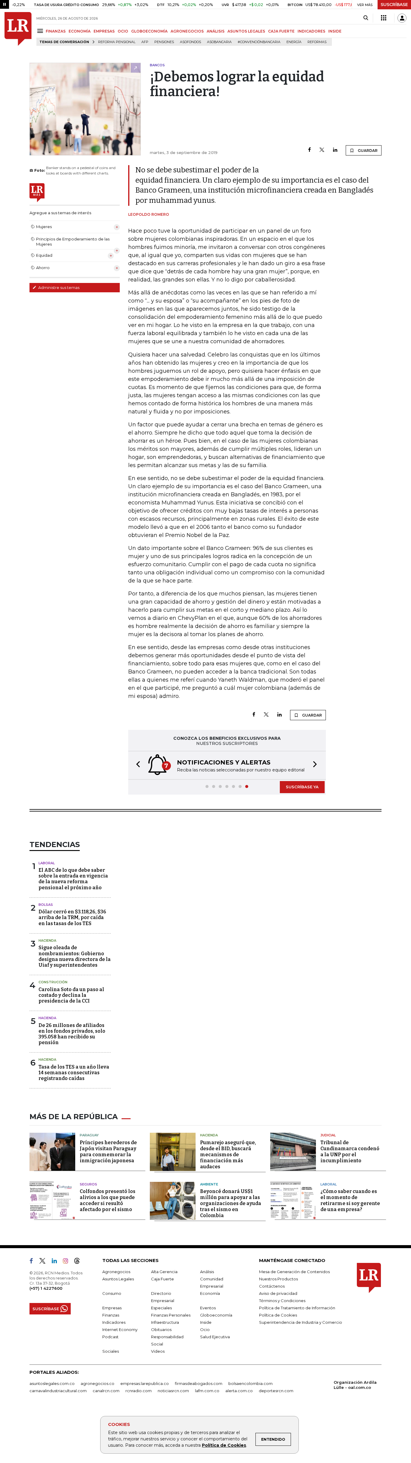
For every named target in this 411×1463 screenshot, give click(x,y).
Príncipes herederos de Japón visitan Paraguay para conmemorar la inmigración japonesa (108, 1151)
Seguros (88, 1184)
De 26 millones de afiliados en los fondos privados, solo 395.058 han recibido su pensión (72, 1034)
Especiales (161, 1307)
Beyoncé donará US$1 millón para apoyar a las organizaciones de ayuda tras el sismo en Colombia (230, 1203)
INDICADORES (311, 31)
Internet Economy (120, 1329)
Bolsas (46, 905)
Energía (293, 42)
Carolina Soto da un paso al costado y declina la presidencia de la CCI (71, 995)
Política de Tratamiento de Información (297, 1307)
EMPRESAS (104, 31)
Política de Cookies (224, 1445)
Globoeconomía (216, 1315)
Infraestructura (165, 1322)
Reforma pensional (116, 42)
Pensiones (164, 42)
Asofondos (190, 42)
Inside (206, 1322)
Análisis (207, 1271)
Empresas (112, 1307)
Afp (144, 42)
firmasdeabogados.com (198, 1383)
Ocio (205, 1329)
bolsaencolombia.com (250, 1383)
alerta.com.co (239, 1390)
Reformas (316, 42)
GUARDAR (367, 150)
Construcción (53, 982)
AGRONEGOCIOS (187, 31)
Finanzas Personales (170, 1315)
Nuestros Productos (278, 1278)
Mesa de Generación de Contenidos (294, 1271)
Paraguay (89, 1135)
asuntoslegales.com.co (52, 1383)
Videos (158, 1351)
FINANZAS (56, 31)
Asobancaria (219, 42)
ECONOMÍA (80, 31)
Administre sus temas (58, 287)
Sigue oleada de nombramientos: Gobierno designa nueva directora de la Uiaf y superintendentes (75, 956)
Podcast (110, 1336)
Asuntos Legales (118, 1278)
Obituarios (161, 1329)
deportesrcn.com (276, 1390)
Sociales (110, 1351)
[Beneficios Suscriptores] (383, 18)
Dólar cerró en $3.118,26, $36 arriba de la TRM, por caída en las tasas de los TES (72, 917)
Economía (210, 1293)
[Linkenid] (57, 1262)
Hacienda (47, 940)
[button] (136, 765)
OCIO (123, 31)
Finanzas (110, 1315)
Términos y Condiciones (282, 1300)
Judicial (328, 1135)
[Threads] (79, 1262)
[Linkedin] (335, 150)
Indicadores (113, 1322)
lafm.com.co (207, 1390)
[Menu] (41, 31)
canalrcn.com (106, 1390)
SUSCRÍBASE (394, 4)
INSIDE (334, 31)
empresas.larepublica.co (144, 1383)
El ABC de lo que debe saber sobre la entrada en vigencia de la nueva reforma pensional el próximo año (73, 878)
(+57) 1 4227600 (45, 1288)
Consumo (111, 1293)
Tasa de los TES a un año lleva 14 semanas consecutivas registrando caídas (74, 1072)
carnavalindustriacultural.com (58, 1390)
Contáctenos (272, 1286)
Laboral (47, 863)
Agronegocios (116, 1271)
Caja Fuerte (162, 1278)
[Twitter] (322, 150)
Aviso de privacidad (278, 1293)
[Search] (366, 18)
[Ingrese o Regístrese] (401, 18)
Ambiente (209, 1184)
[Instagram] (68, 1262)
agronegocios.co (97, 1383)
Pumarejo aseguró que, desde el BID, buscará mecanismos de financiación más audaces (228, 1154)
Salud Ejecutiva (215, 1336)
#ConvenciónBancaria (259, 42)
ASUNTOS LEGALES (246, 31)
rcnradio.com (138, 1390)
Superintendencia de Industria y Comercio (300, 1322)
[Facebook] (309, 150)
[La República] (18, 29)
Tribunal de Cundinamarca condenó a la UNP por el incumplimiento (349, 1151)
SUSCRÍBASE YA (302, 786)
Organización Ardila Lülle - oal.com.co (355, 1385)
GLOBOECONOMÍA (149, 31)
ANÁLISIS (215, 31)
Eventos (208, 1307)
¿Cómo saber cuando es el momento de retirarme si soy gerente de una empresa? (350, 1200)
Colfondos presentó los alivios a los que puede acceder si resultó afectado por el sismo (107, 1200)
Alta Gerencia (164, 1271)
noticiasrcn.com (173, 1390)
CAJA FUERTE (281, 31)
